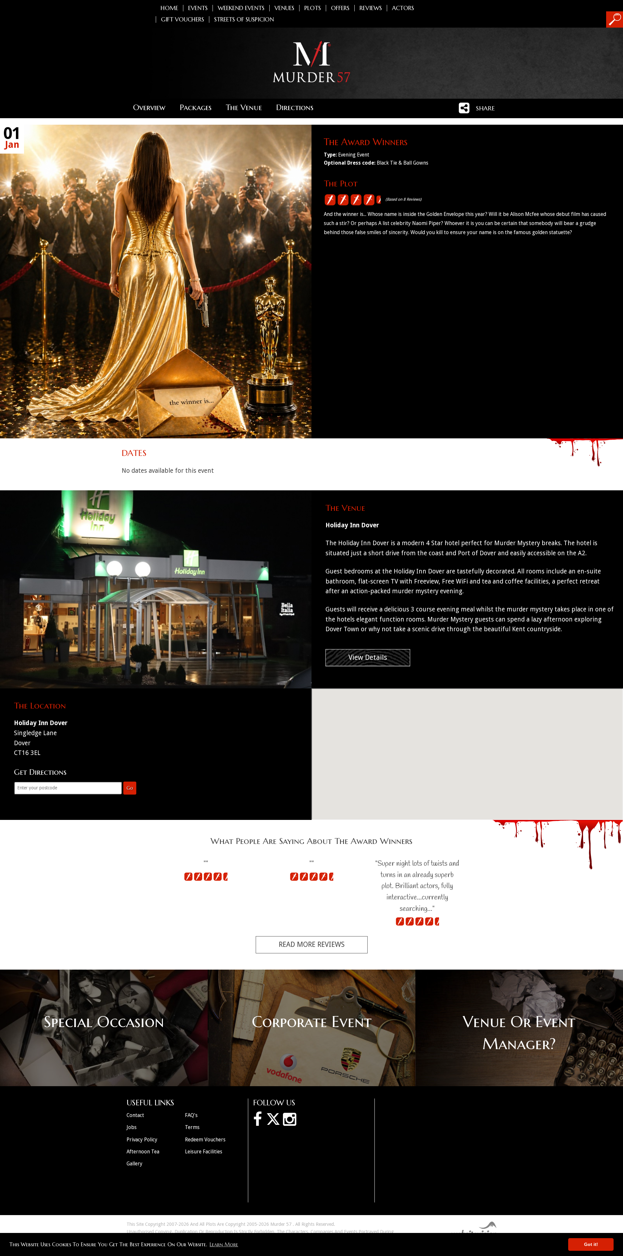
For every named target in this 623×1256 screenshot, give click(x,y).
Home (169, 8)
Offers (340, 8)
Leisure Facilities (203, 1152)
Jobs (132, 1127)
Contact (135, 1115)
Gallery (134, 1164)
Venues (284, 8)
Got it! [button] (591, 1244)
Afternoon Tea (143, 1152)
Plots (312, 8)
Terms (192, 1127)
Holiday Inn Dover (352, 525)
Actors (403, 8)
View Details (367, 657)
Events (198, 8)
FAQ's (191, 1115)
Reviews (371, 8)
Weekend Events (241, 8)
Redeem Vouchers (205, 1140)
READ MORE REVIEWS (312, 944)
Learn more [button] (224, 1244)
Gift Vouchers (182, 19)
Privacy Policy (142, 1140)
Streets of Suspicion (244, 19)
